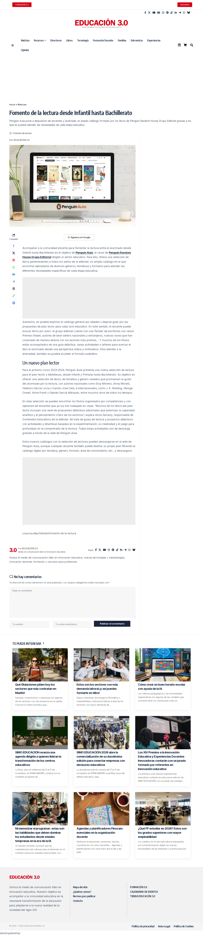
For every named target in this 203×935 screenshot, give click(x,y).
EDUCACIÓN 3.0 (22, 140)
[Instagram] (163, 13)
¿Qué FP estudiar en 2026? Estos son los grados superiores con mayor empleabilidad (162, 837)
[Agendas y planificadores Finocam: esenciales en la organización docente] (101, 813)
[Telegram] (180, 13)
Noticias (22, 104)
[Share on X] (13, 253)
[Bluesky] (188, 13)
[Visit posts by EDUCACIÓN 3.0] (13, 555)
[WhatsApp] (184, 13)
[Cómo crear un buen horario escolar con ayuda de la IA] (163, 669)
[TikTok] (171, 13)
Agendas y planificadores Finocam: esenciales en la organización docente (100, 837)
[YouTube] (154, 13)
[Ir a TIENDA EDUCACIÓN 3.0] (185, 44)
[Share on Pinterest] (13, 260)
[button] (191, 45)
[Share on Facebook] (13, 245)
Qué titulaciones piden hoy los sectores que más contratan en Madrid (35, 694)
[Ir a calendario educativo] (179, 44)
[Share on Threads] (13, 288)
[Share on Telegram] (13, 281)
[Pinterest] (167, 13)
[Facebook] (145, 13)
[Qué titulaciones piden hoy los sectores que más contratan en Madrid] (40, 669)
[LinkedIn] (176, 13)
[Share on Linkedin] (13, 274)
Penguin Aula (84, 252)
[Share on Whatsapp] (13, 267)
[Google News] (158, 13)
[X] (149, 13)
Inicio (12, 104)
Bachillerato (48, 538)
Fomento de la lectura (72, 538)
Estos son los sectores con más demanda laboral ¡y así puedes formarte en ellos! (97, 694)
